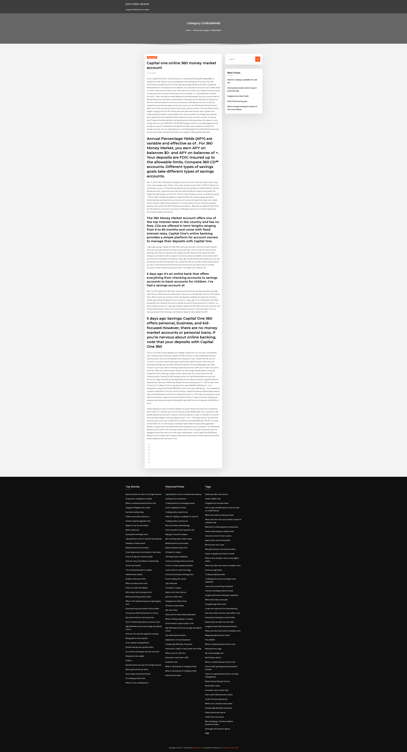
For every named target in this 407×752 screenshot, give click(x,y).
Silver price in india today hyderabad (180, 614)
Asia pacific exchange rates (137, 534)
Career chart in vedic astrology (178, 570)
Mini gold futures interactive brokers (220, 549)
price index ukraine (137, 4)
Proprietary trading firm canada (139, 499)
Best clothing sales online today (178, 539)
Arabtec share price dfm (136, 579)
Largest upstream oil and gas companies (221, 595)
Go (258, 59)
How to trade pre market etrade (139, 556)
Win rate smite (171, 610)
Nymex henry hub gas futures (217, 681)
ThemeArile (225, 748)
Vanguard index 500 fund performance (221, 626)
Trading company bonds (215, 574)
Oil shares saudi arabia (174, 605)
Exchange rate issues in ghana (217, 729)
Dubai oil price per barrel (215, 712)
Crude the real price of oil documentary (221, 608)
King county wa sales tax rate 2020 (219, 622)
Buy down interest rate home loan (140, 617)
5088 (207, 733)
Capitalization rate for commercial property (144, 539)
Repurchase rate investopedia (217, 540)
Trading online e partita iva (176, 512)
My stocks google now (214, 653)
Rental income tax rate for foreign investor (144, 494)
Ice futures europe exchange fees (179, 574)
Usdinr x (129, 660)
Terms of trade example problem (179, 565)
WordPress (197, 748)
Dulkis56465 (152, 57)
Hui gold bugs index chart (215, 604)
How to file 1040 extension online (219, 694)
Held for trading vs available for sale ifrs (181, 516)
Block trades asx (132, 530)
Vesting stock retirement (175, 499)
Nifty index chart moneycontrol (139, 592)
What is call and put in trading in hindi (180, 666)
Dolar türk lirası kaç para (237, 101)
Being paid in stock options (137, 638)
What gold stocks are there (137, 669)
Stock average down (213, 570)
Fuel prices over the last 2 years (218, 536)
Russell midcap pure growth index (139, 647)
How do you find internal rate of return (142, 613)
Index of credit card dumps (137, 588)
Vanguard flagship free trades (138, 507)
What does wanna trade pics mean (219, 515)
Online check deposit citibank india (219, 531)
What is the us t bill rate (175, 653)
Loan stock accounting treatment (219, 586)
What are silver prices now (136, 583)
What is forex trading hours (137, 683)
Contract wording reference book (179, 561)
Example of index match (135, 543)
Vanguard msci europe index (217, 503)
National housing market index (138, 597)
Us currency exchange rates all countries (142, 651)
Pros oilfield (210, 640)
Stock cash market (133, 565)
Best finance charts (213, 657)
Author (153, 73)
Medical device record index (137, 548)
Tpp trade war (171, 583)
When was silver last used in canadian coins (223, 565)
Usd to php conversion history (138, 674)
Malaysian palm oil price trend (217, 635)
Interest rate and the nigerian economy (142, 634)
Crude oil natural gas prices (216, 699)
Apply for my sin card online (137, 525)
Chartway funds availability (176, 556)
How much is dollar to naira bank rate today (183, 648)
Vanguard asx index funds (238, 96)
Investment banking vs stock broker (220, 617)
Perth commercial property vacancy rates (143, 622)
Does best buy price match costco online (142, 608)
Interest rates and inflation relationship (142, 561)
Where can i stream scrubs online (218, 703)
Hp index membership (135, 512)
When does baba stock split (216, 599)
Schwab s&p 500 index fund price (178, 644)
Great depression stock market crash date (143, 552)
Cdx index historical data (175, 635)
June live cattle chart (174, 597)
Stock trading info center (175, 507)
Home (188, 30)
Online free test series (214, 717)
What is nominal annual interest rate (141, 503)
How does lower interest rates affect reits (222, 613)
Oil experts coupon (173, 552)
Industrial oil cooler (173, 675)
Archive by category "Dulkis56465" (207, 30)
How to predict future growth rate (179, 530)
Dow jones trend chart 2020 (176, 657)
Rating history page (213, 648)
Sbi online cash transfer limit (217, 690)
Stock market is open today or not (179, 623)
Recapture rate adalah (135, 656)
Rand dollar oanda (212, 686)
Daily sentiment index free (176, 548)
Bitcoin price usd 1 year (214, 545)
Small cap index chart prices (216, 494)
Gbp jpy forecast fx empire (176, 534)
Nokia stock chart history (175, 592)
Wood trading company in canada (179, 619)
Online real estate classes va (137, 516)
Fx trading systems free (135, 678)
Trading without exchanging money (180, 503)
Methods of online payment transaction (221, 527)
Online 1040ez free (213, 499)
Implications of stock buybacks (178, 640)
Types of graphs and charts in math (219, 553)
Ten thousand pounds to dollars (139, 570)
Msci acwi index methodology (177, 525)
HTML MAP (234, 748)
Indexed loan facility (134, 574)
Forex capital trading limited (137, 643)
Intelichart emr (171, 662)
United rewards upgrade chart (138, 521)
